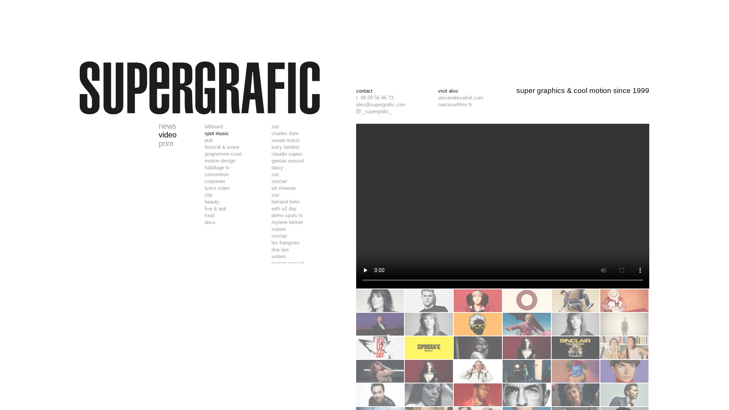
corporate (215, 181)
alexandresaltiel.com (460, 98)
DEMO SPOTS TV (287, 215)
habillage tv (217, 167)
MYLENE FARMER (287, 222)
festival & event (222, 147)
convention (217, 174)
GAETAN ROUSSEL (287, 161)
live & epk (216, 208)
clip (208, 195)
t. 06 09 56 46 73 (374, 98)
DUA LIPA (280, 249)
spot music (217, 133)
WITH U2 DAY (284, 208)
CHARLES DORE (284, 133)
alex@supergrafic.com (381, 104)
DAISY (277, 167)
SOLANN (278, 229)
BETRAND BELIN (285, 202)
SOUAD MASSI (285, 140)
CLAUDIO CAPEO (286, 154)
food (209, 215)
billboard (214, 126)
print (166, 143)
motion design (220, 161)
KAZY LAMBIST (285, 147)
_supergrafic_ (376, 111)
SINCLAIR (279, 181)
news (167, 126)
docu (210, 222)
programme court (223, 154)
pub (209, 140)
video (168, 135)
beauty (212, 202)
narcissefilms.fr (455, 104)
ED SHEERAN (283, 188)
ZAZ (275, 126)
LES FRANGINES (285, 243)
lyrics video (217, 188)
